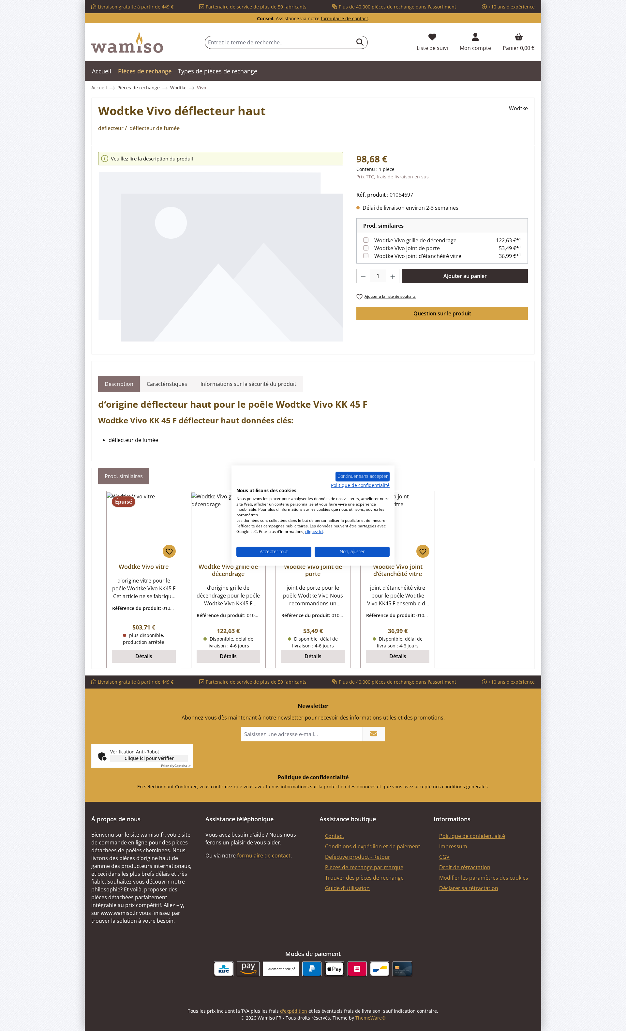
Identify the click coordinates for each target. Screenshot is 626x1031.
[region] (221, 247)
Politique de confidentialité (472, 836)
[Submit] (373, 734)
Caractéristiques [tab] (167, 383)
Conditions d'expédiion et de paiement (372, 846)
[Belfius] (357, 969)
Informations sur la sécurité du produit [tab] (248, 383)
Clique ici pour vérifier (149, 758)
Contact (334, 836)
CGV (444, 856)
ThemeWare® (370, 1018)
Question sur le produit (442, 313)
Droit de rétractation (464, 867)
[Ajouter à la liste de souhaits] (169, 551)
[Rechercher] (360, 42)
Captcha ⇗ (176, 765)
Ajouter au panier (465, 276)
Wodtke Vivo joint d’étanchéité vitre (417, 256)
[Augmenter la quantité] (393, 276)
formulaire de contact (344, 18)
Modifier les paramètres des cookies (483, 877)
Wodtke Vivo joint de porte (407, 248)
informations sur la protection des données (328, 786)
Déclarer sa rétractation (468, 888)
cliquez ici (314, 531)
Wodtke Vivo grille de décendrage (415, 240)
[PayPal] (311, 969)
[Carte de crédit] (402, 969)
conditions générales (465, 786)
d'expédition (293, 1011)
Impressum (453, 846)
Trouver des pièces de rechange (364, 877)
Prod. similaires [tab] (124, 476)
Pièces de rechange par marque (364, 867)
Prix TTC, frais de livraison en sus (392, 177)
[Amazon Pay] (248, 969)
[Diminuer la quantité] (363, 276)
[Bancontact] (379, 969)
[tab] (119, 384)
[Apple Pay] (334, 969)
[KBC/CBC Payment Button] (223, 969)
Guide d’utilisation (347, 888)
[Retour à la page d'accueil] (127, 42)
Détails (143, 656)
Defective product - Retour (357, 856)
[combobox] (279, 42)
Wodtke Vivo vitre (144, 566)
